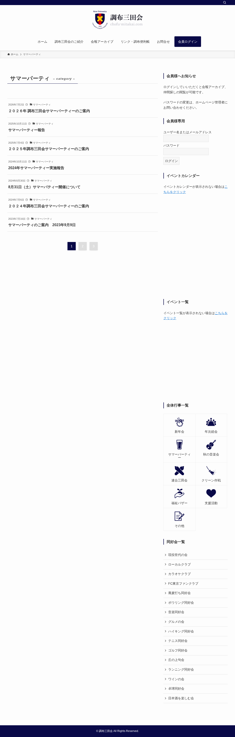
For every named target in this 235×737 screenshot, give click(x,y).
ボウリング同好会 (181, 602)
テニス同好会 (177, 641)
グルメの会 (176, 621)
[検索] (225, 2)
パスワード (171, 145)
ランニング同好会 (181, 669)
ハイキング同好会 (181, 631)
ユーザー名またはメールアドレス (187, 132)
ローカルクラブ (179, 564)
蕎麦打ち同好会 (179, 593)
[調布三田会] (117, 20)
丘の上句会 (176, 660)
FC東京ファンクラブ (183, 583)
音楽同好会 (176, 612)
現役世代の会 (177, 555)
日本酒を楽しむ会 (181, 698)
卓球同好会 (176, 688)
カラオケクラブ (179, 574)
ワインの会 (176, 679)
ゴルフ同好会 (177, 650)
